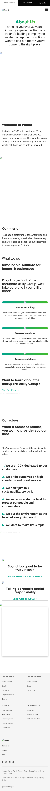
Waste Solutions (7, 682)
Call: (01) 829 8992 (33, 719)
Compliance (6, 727)
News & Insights (7, 723)
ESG (3, 754)
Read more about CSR (24, 599)
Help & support (7, 710)
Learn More (24, 323)
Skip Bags (5, 690)
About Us (30, 710)
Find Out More (9, 390)
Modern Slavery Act (8, 771)
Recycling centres (8, 695)
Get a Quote (31, 690)
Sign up (4, 699)
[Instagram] (6, 762)
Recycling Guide (7, 719)
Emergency (6, 714)
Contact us (5, 746)
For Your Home (9, 3)
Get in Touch (15, 651)
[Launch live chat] (13, 762)
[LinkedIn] (9, 762)
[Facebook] (2, 762)
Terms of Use (22, 771)
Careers (4, 750)
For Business (27, 3)
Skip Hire (5, 686)
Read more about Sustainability (24, 577)
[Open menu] (46, 10)
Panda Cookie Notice (36, 771)
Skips (29, 686)
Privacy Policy (7, 773)
